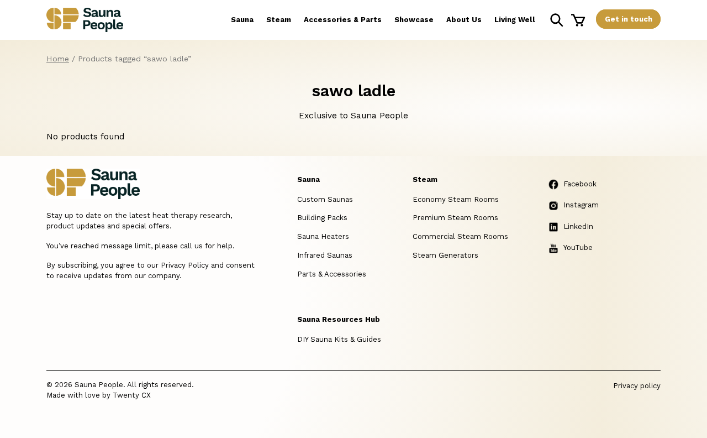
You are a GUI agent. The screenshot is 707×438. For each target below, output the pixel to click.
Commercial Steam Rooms (460, 236)
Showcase (414, 19)
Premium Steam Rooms (455, 217)
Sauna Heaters (323, 236)
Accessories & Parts (343, 19)
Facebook (580, 184)
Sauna (242, 19)
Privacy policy (637, 386)
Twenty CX (132, 395)
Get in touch (628, 19)
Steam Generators (445, 255)
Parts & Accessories (331, 274)
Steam (278, 19)
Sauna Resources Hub (338, 319)
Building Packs (322, 217)
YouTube (578, 247)
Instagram (581, 205)
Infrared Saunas (324, 255)
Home (57, 58)
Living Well (514, 19)
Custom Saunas (325, 199)
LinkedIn (578, 226)
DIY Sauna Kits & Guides (339, 339)
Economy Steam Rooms (456, 199)
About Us (464, 19)
